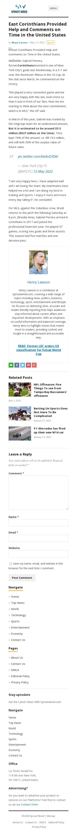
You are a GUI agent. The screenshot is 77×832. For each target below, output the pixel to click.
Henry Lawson (19, 42)
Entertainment (20, 627)
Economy (17, 633)
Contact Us (18, 640)
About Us (17, 657)
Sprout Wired (37, 816)
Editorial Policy (20, 676)
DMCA (15, 670)
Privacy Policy (20, 682)
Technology (18, 615)
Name (14, 517)
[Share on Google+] (34, 365)
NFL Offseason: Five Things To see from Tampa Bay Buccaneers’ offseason (50, 390)
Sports (50, 42)
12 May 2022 (43, 171)
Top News (17, 603)
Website (14, 548)
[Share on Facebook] (16, 365)
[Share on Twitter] (22, 365)
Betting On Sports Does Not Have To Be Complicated (51, 412)
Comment (16, 473)
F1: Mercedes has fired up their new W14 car (49, 430)
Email (13, 532)
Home (15, 596)
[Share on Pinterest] (28, 365)
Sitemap (51, 816)
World (15, 609)
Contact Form (29, 804)
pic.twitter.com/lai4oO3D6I (38, 156)
